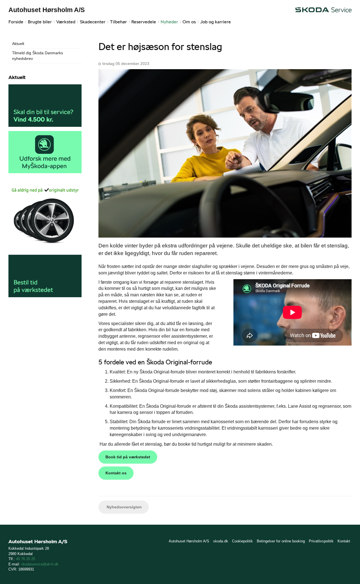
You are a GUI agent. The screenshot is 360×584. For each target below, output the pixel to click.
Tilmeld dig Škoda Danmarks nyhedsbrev (37, 56)
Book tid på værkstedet (127, 457)
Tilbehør (118, 21)
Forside (15, 21)
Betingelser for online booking (281, 541)
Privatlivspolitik (321, 541)
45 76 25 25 (25, 559)
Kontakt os (116, 473)
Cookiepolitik (242, 541)
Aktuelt (18, 43)
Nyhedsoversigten (123, 507)
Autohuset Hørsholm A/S (46, 9)
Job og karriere (215, 21)
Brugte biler (40, 21)
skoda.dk (220, 541)
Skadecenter (92, 21)
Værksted (65, 21)
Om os (189, 21)
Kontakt (344, 541)
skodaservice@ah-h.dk (39, 564)
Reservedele (143, 21)
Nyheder (169, 21)
